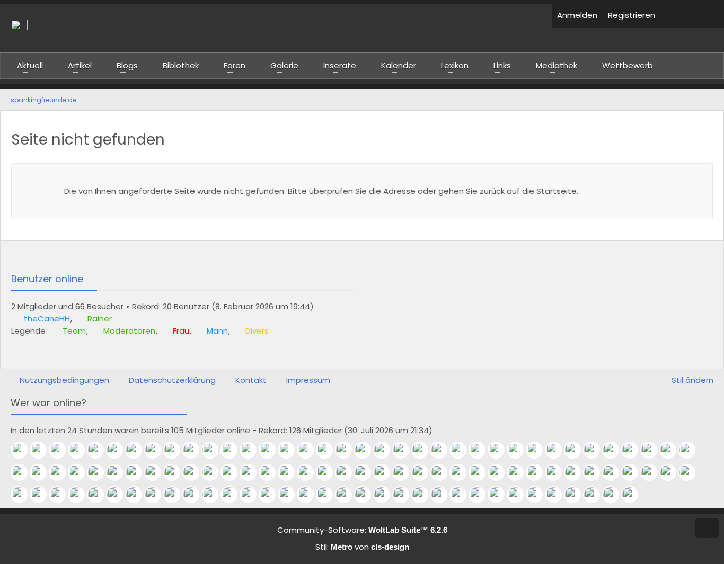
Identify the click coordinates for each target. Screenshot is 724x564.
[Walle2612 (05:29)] (118, 450)
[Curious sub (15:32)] (80, 494)
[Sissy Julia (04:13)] (252, 450)
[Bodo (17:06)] (615, 472)
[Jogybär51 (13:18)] (252, 494)
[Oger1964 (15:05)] (138, 494)
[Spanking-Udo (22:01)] (138, 472)
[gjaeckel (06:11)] (99, 450)
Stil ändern (692, 380)
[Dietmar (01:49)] (347, 450)
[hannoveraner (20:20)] (309, 472)
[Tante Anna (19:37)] (366, 472)
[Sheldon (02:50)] (290, 450)
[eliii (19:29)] (386, 472)
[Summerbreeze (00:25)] (462, 450)
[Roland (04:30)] (233, 450)
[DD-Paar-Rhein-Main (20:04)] (328, 472)
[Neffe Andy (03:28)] (271, 450)
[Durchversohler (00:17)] (481, 450)
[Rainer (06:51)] (42, 450)
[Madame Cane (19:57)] (347, 472)
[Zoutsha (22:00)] (157, 472)
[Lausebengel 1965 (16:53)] (653, 472)
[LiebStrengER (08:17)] (519, 494)
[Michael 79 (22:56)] (23, 472)
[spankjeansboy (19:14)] (443, 472)
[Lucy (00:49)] (443, 450)
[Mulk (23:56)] (595, 450)
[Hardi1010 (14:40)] (214, 494)
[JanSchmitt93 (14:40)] (195, 494)
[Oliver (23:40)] (634, 450)
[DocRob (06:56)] (634, 494)
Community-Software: (362, 529)
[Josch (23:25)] (653, 450)
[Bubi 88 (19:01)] (462, 472)
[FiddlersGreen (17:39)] (519, 472)
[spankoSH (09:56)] (386, 494)
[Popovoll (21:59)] (176, 472)
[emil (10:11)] (366, 494)
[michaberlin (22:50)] (61, 472)
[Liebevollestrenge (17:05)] (634, 472)
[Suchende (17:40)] (500, 472)
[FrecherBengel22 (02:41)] (328, 450)
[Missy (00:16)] (500, 450)
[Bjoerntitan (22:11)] (118, 472)
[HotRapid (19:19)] (405, 472)
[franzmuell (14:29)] (233, 494)
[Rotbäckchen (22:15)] (99, 472)
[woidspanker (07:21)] (615, 494)
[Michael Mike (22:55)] (42, 472)
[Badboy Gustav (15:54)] (61, 494)
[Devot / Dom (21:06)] (252, 472)
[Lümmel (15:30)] (99, 494)
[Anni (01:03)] (424, 450)
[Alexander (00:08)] (538, 450)
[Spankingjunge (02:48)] (309, 450)
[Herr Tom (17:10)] (595, 472)
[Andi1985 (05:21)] (195, 450)
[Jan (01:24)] (405, 450)
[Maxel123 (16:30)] (672, 472)
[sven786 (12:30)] (271, 494)
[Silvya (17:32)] (538, 472)
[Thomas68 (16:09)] (42, 494)
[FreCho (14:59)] (176, 494)
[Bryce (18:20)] (481, 472)
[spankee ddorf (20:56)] (271, 472)
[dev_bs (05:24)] (176, 450)
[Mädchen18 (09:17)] (424, 494)
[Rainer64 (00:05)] (557, 450)
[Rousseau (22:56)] (691, 450)
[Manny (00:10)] (519, 450)
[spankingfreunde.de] (276, 28)
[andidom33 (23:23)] (672, 450)
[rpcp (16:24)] (23, 494)
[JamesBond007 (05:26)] (138, 450)
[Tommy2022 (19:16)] (424, 472)
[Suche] (708, 16)
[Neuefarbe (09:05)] (443, 494)
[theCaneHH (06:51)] (23, 450)
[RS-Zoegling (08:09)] (576, 494)
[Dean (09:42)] (405, 494)
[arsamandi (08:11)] (557, 494)
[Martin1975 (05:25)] (157, 450)
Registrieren (631, 15)
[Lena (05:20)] (214, 450)
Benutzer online (47, 278)
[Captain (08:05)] (595, 494)
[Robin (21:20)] (233, 472)
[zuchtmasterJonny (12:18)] (290, 494)
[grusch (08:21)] (500, 494)
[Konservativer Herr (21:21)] (214, 472)
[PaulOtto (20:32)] (290, 472)
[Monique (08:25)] (481, 494)
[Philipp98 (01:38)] (366, 450)
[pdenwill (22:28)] (80, 472)
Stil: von (362, 546)
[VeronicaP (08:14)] (538, 494)
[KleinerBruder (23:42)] (615, 450)
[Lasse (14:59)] (157, 494)
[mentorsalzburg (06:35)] (61, 450)
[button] (676, 16)
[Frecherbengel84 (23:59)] (576, 450)
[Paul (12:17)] (309, 494)
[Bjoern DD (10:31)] (347, 494)
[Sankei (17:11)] (576, 472)
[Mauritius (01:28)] (386, 450)
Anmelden (577, 15)
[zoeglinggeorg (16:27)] (691, 472)
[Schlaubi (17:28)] (557, 472)
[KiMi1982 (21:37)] (195, 472)
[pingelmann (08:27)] (462, 494)
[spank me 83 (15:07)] (118, 494)
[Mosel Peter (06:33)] (80, 450)
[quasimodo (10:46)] (328, 494)
